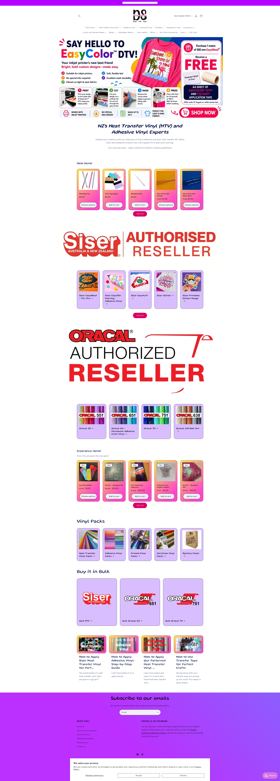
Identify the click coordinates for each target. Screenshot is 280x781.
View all (140, 214)
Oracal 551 (85, 429)
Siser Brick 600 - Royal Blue (189, 195)
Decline (183, 775)
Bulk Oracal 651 (131, 621)
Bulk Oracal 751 (174, 621)
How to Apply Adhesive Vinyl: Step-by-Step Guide (122, 662)
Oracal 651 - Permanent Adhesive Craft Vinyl (123, 431)
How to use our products (87, 731)
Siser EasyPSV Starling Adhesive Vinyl (113, 298)
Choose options (88, 205)
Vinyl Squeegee (111, 194)
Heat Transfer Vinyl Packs (87, 555)
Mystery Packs (191, 553)
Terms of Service (83, 734)
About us (80, 726)
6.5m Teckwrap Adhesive (137, 486)
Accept (139, 775)
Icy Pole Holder (85, 485)
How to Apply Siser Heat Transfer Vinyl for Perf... (90, 662)
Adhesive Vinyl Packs (113, 555)
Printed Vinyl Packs (138, 555)
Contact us (81, 746)
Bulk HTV (84, 621)
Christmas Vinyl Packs (166, 555)
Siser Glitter (164, 296)
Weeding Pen (84, 194)
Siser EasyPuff (139, 296)
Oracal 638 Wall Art (187, 429)
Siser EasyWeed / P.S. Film (88, 297)
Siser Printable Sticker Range (191, 297)
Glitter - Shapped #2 (114, 485)
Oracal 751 (150, 429)
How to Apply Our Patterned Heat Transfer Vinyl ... (155, 662)
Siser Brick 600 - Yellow (163, 195)
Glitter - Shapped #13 (190, 486)
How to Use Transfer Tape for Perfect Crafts (187, 662)
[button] (79, 16)
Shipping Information (85, 738)
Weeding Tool (136, 194)
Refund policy (82, 742)
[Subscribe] (158, 712)
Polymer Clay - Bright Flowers (163, 486)
